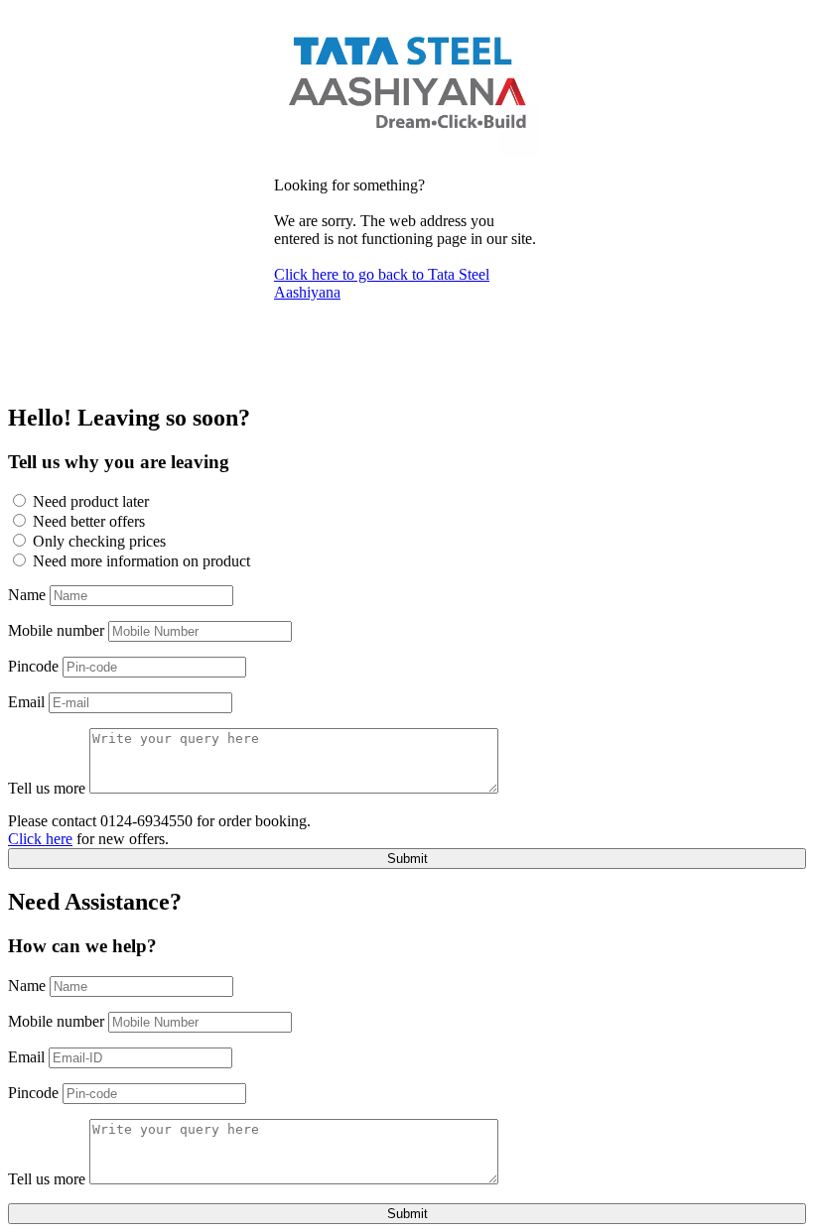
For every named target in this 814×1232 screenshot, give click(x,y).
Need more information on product (141, 561)
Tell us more (46, 788)
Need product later (91, 501)
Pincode (33, 666)
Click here (40, 838)
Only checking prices (99, 541)
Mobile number (56, 630)
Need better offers (89, 521)
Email (26, 701)
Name (27, 594)
